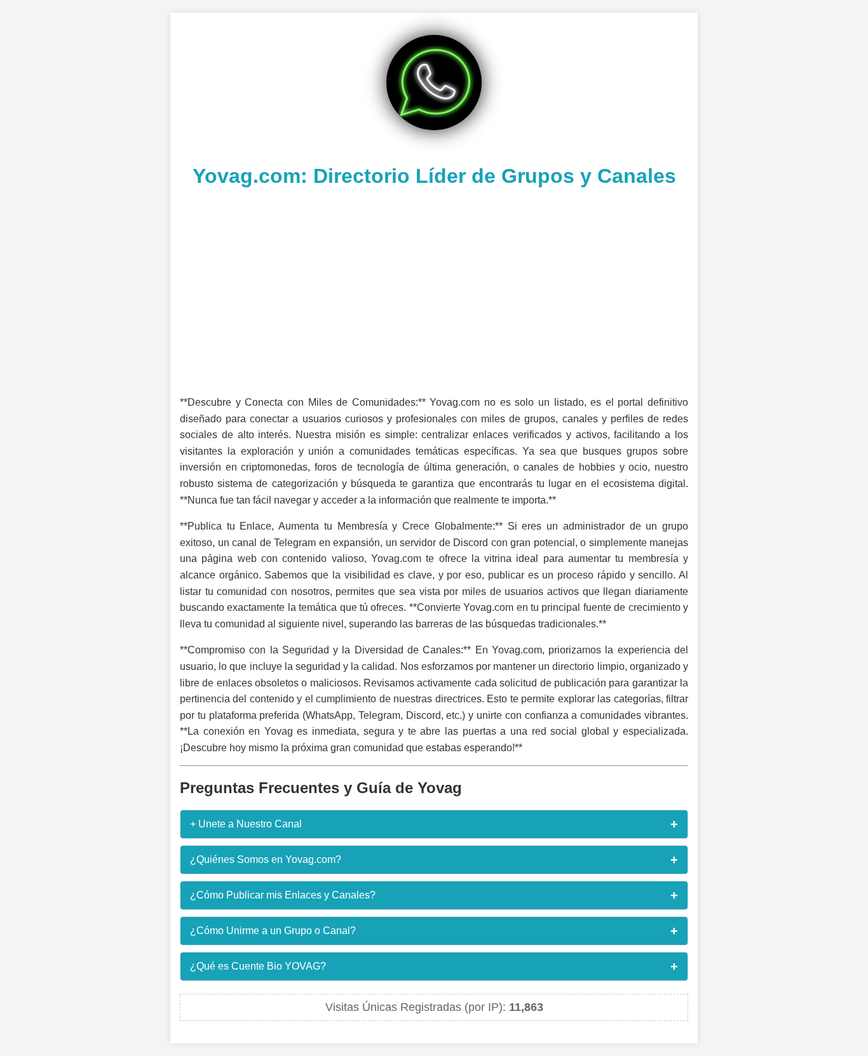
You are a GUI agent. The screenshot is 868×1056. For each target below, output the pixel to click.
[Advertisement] (434, 289)
